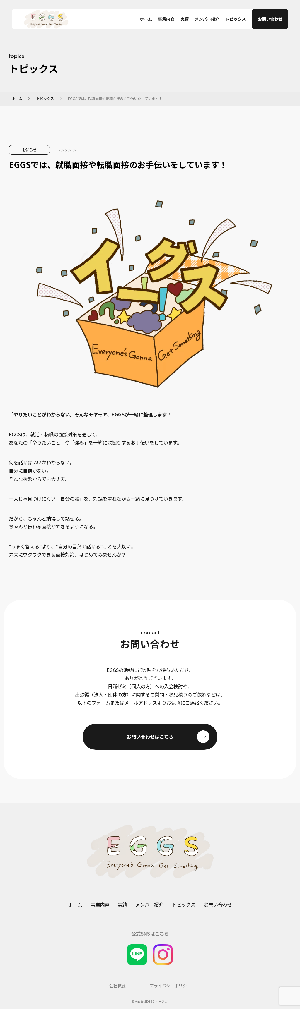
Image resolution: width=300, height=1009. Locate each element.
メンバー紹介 (207, 19)
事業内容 (166, 19)
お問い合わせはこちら (150, 736)
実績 (184, 19)
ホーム (146, 19)
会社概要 (117, 985)
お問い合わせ (270, 19)
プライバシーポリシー (170, 985)
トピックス (235, 19)
